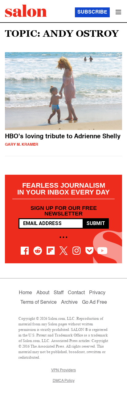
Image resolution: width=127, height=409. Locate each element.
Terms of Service (38, 302)
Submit (95, 223)
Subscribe (92, 12)
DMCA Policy (64, 381)
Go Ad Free (94, 302)
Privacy (97, 292)
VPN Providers (63, 370)
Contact (76, 292)
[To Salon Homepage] (26, 11)
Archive (69, 302)
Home (25, 292)
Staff (58, 292)
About (42, 292)
